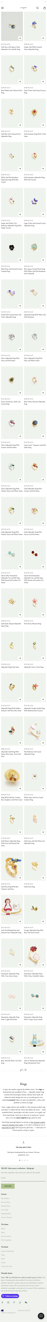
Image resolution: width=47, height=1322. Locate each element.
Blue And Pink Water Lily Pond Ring (11, 1062)
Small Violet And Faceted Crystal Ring (35, 91)
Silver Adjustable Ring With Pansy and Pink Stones (10, 359)
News (3, 1232)
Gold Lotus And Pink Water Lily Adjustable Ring (34, 842)
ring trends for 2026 (8, 1128)
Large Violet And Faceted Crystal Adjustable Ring (35, 224)
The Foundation (6, 1240)
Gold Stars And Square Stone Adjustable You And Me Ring (10, 48)
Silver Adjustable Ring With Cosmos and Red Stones (10, 446)
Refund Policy (5, 1206)
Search (3, 1263)
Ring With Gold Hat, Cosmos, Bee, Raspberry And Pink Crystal (11, 799)
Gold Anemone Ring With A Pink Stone (35, 135)
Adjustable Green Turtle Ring (33, 667)
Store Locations (6, 1236)
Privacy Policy (5, 1202)
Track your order (6, 1266)
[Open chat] (41, 1316)
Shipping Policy (6, 1214)
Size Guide (4, 1210)
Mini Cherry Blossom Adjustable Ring (34, 403)
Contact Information (7, 1251)
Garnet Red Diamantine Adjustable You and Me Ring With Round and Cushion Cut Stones (33, 579)
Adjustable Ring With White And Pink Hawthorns (35, 316)
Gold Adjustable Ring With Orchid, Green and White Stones (12, 533)
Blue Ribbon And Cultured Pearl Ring (11, 91)
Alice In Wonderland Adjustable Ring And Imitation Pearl (34, 1062)
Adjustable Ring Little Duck (10, 667)
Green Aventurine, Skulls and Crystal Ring (10, 403)
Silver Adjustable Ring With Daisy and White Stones (33, 359)
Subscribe (7, 1186)
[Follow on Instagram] (8, 1302)
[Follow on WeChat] (26, 1302)
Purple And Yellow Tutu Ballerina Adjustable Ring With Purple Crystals (11, 225)
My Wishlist (5, 1198)
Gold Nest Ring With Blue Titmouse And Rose (9, 888)
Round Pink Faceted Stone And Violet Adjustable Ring (11, 316)
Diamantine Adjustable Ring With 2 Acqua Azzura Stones (33, 1018)
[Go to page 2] (26, 1070)
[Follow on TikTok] (20, 1302)
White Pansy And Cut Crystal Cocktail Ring (33, 799)
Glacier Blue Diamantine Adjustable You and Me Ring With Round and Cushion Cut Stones (11, 579)
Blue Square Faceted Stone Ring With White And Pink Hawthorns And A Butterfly (35, 271)
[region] (23, 1148)
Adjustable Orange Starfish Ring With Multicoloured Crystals (34, 709)
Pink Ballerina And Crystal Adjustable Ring (32, 753)
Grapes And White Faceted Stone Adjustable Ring (33, 48)
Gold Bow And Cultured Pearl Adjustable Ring (11, 135)
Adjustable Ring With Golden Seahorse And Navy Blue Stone (11, 709)
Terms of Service (6, 1217)
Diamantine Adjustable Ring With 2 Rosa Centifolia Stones (34, 975)
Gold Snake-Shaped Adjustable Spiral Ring (11, 625)
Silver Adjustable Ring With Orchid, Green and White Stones (12, 490)
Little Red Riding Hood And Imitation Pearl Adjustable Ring (11, 931)
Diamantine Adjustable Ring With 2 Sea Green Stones (10, 975)
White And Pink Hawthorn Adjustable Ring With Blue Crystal (9, 179)
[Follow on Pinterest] (14, 1302)
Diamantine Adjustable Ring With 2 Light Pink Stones (10, 1018)
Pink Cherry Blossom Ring (32, 624)
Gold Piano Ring (29, 887)
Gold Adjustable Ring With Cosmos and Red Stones (33, 490)
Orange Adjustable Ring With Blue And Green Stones (33, 931)
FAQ (2, 1255)
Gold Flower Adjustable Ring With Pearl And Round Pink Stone (10, 843)
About (3, 1229)
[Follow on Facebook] (2, 1302)
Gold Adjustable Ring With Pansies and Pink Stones (33, 533)
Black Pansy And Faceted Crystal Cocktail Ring (11, 270)
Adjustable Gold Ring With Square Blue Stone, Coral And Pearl (11, 754)
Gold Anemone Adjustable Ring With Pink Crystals (34, 178)
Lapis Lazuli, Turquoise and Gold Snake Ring (35, 446)
